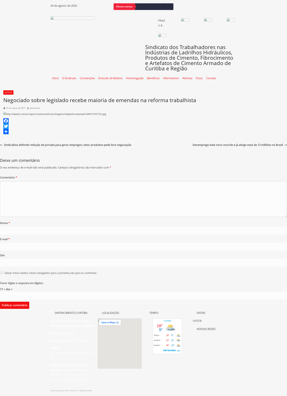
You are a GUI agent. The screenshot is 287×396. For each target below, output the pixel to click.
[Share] (143, 131)
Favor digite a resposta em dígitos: (21, 283)
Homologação (135, 78)
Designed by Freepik (86, 391)
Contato (211, 78)
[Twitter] (143, 126)
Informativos (171, 78)
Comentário (8, 177)
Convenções (87, 78)
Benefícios (153, 78)
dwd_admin (35, 108)
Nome (5, 223)
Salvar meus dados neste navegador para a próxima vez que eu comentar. (50, 273)
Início (55, 78)
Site (2, 255)
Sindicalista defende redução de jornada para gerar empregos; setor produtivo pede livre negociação (67, 145)
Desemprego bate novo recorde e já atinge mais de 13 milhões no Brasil (238, 145)
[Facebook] (181, 7)
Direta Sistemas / (72, 390)
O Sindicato (69, 78)
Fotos (199, 78)
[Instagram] (190, 7)
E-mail (5, 239)
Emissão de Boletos (110, 78)
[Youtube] (199, 7)
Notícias (187, 78)
